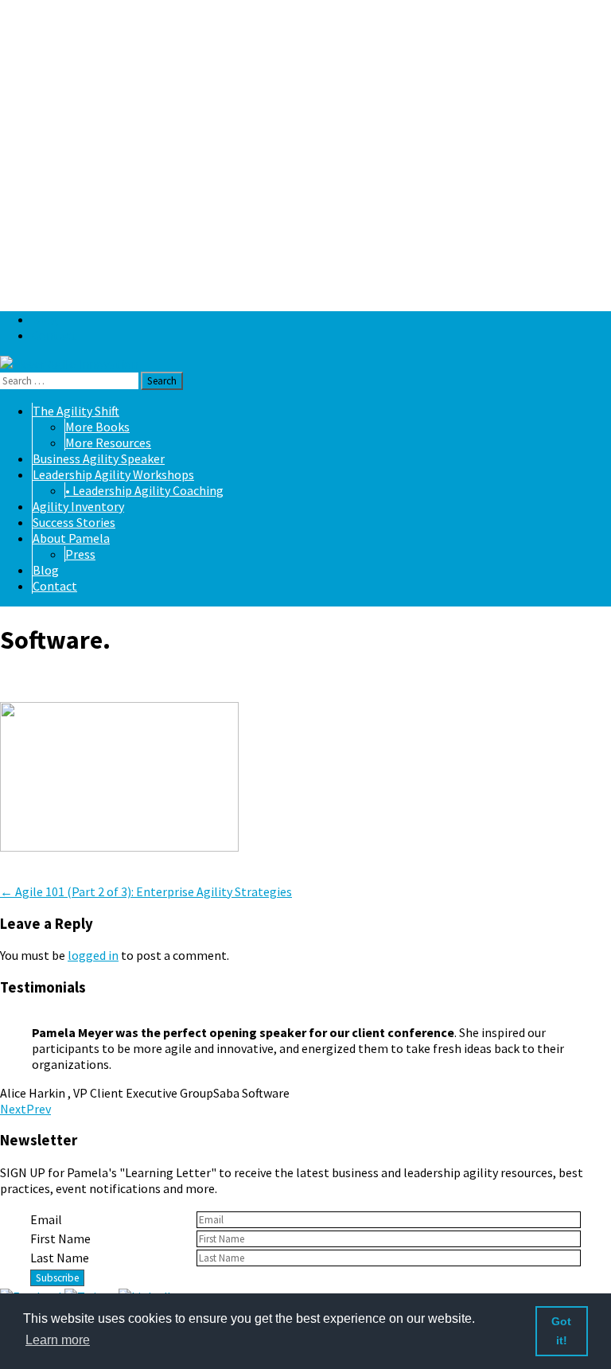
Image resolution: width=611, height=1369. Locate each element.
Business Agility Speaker (99, 458)
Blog (45, 319)
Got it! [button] (561, 1331)
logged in (93, 955)
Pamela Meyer (129, 681)
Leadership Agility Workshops (113, 474)
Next (13, 1109)
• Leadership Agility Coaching (144, 490)
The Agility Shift (76, 411)
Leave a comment (48, 875)
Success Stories (74, 522)
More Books (97, 427)
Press (80, 554)
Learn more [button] (57, 1340)
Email (46, 1219)
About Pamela (71, 538)
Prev (38, 1109)
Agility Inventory (78, 506)
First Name (60, 1238)
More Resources (108, 442)
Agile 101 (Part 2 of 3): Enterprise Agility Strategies (146, 891)
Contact (54, 335)
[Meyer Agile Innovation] (69, 364)
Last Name (59, 1258)
